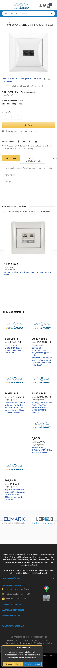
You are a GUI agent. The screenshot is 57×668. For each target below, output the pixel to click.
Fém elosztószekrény (43, 643)
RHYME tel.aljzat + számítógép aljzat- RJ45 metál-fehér (27, 273)
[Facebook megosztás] (18, 141)
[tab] (11, 159)
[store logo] (21, 6)
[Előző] (44, 79)
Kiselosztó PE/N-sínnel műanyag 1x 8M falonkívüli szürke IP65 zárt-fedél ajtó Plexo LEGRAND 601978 (15, 407)
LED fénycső (12, 640)
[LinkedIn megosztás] (35, 141)
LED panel (24, 640)
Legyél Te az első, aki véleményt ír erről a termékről (22, 86)
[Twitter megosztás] (24, 141)
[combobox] (34, 13)
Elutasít (18, 664)
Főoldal (6, 22)
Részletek (11, 158)
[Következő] (53, 79)
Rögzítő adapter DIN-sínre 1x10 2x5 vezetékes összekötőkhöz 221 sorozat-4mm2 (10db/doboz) (15, 494)
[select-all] (44, 211)
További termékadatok (32, 159)
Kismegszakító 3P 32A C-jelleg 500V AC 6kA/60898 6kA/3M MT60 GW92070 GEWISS (42, 407)
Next (54, 523)
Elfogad (9, 664)
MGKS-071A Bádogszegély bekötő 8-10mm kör (13, 350)
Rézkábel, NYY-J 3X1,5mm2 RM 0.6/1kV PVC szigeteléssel (42, 449)
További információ (32, 664)
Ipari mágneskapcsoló (39, 640)
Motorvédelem (11, 643)
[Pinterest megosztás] (30, 141)
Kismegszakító (25, 643)
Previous (2, 523)
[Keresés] (52, 13)
